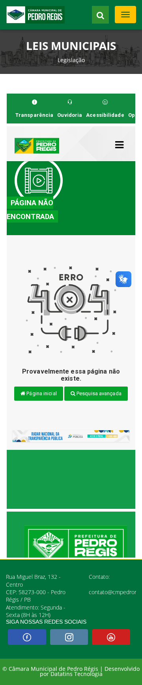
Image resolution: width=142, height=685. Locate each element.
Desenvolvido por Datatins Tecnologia (90, 671)
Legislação (71, 60)
